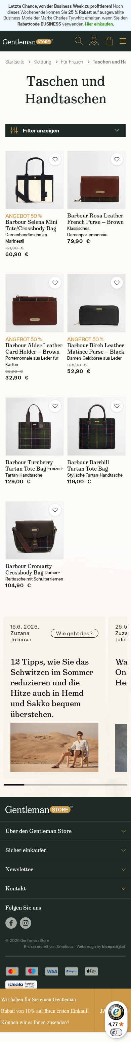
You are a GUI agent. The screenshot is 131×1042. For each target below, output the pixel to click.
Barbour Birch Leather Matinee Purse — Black (95, 348)
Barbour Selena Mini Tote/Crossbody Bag (31, 225)
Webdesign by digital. (101, 946)
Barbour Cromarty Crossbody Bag (28, 569)
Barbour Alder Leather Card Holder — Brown (33, 348)
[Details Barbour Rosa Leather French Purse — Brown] (96, 180)
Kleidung (42, 62)
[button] (55, 159)
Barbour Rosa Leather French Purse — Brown (95, 219)
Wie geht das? (74, 633)
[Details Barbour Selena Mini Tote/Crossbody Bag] (34, 180)
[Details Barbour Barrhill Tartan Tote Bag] (96, 426)
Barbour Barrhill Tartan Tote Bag (88, 465)
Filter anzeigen (41, 130)
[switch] (116, 1032)
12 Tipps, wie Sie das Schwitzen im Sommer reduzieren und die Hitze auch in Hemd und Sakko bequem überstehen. (51, 687)
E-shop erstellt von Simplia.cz (49, 946)
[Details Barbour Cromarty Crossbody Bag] (34, 530)
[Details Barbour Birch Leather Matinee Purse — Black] (96, 303)
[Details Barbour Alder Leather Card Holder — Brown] (34, 303)
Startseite (14, 62)
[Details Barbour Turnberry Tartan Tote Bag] (34, 426)
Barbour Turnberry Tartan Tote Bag (29, 465)
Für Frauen (72, 62)
